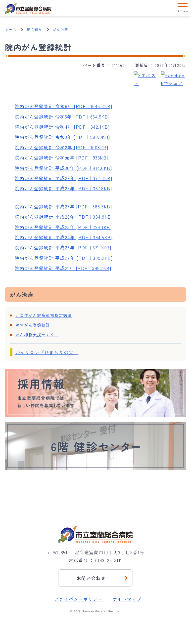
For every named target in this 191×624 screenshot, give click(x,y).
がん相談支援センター (37, 335)
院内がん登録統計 (32, 325)
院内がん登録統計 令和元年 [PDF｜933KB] (61, 157)
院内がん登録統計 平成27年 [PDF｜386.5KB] (63, 206)
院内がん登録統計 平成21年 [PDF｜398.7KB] (63, 268)
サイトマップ (127, 599)
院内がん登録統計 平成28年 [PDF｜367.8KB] (63, 188)
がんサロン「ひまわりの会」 (47, 352)
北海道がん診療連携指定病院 (43, 315)
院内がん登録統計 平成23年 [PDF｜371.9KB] (63, 247)
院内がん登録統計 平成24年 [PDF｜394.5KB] (63, 237)
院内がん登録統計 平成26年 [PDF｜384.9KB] (64, 216)
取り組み (34, 29)
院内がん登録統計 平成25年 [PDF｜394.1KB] (63, 227)
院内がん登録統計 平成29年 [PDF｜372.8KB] (63, 178)
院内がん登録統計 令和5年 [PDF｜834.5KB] (62, 116)
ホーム (10, 29)
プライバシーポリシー (78, 599)
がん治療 (60, 29)
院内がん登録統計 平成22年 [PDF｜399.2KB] (64, 258)
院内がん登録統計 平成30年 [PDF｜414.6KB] (63, 168)
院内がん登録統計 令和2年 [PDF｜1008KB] (61, 147)
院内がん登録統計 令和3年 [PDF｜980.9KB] (62, 137)
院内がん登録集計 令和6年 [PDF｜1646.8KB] (63, 106)
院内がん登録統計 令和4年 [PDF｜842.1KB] (62, 126)
